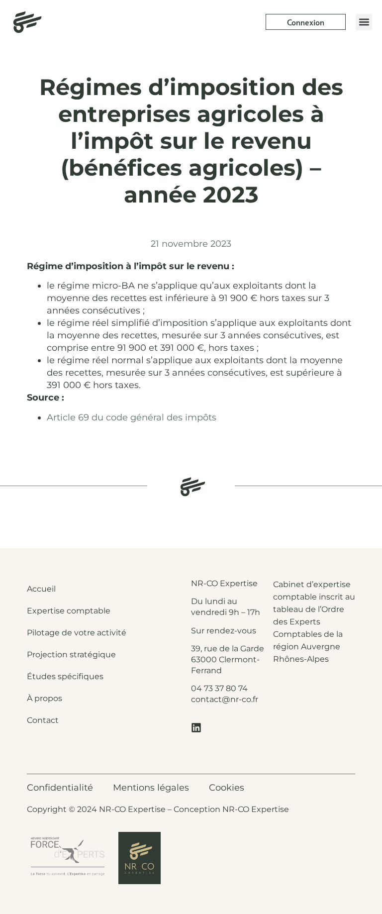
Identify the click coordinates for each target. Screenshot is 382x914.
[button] (364, 22)
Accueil (41, 589)
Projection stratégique (71, 654)
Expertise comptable (68, 610)
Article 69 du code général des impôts (131, 417)
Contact (43, 720)
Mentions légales (151, 787)
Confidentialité (60, 787)
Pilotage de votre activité (76, 632)
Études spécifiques (65, 676)
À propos (44, 698)
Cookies (226, 787)
